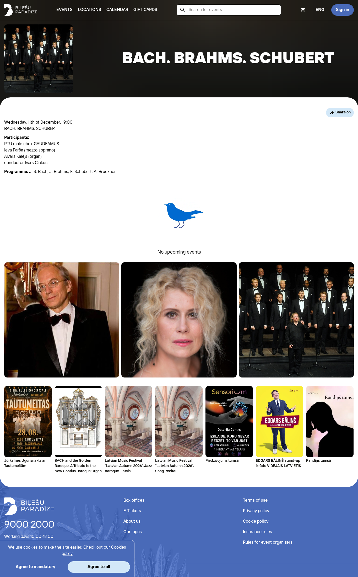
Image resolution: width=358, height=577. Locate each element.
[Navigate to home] (29, 506)
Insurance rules (257, 532)
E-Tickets (132, 511)
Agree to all (99, 567)
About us (131, 521)
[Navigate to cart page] (296, 10)
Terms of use (255, 500)
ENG (320, 10)
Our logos (132, 532)
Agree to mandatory (35, 567)
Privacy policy (256, 511)
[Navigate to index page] (20, 10)
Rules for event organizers (267, 542)
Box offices (133, 500)
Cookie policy (255, 521)
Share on (343, 112)
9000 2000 (29, 525)
